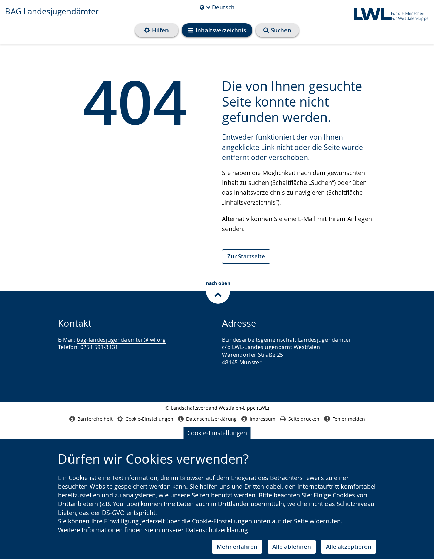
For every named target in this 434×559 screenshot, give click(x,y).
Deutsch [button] (217, 7)
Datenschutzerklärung (216, 530)
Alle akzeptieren (348, 547)
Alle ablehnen (291, 547)
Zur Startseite (246, 256)
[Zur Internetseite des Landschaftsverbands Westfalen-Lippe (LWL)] (388, 13)
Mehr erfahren (237, 547)
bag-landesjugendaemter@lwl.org (121, 339)
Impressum (262, 419)
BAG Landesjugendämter (52, 11)
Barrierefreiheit (95, 419)
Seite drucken (303, 419)
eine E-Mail (300, 219)
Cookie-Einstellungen (217, 433)
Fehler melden (348, 419)
